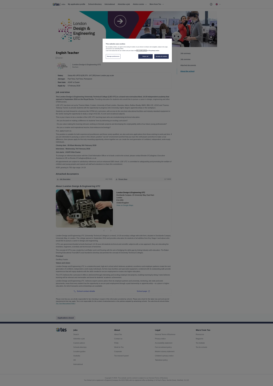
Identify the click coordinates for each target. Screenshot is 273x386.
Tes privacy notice (154, 50)
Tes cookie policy (141, 50)
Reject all (145, 56)
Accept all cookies (161, 56)
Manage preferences (113, 56)
